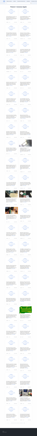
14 (23, 287)
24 (23, 403)
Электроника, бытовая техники (21, 1)
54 (23, 137)
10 (23, 370)
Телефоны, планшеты (9, 1)
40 (9, 403)
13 (9, 238)
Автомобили (28, 1)
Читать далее (11, 19)
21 (23, 22)
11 (23, 254)
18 (24, 154)
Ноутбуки (14, 1)
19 (24, 38)
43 (23, 353)
